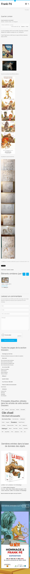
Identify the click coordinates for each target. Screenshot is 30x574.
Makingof (4, 428)
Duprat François (21, 422)
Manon (10, 428)
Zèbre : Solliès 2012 (6, 284)
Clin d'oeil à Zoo (15, 419)
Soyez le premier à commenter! (7, 20)
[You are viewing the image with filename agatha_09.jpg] (8, 253)
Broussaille (23, 409)
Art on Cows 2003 (5, 367)
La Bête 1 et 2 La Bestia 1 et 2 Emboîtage (11, 485)
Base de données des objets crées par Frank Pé (11, 493)
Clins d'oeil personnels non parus (7, 364)
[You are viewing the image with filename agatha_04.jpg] (8, 197)
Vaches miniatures (4, 372)
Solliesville (26, 428)
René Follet (15, 428)
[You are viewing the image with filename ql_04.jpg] (8, 115)
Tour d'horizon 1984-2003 (7, 381)
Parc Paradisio (3, 395)
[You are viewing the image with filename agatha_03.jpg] (8, 186)
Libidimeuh (25, 425)
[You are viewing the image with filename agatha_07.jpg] (8, 231)
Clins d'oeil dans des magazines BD (7, 363)
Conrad (3, 422)
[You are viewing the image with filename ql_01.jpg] (8, 82)
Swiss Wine (7, 431)
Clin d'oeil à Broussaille (11, 416)
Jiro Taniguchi (15, 21)
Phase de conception (5, 369)
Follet (16, 425)
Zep (24, 431)
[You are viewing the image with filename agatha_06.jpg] (8, 220)
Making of (6, 287)
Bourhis (17, 409)
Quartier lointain (5, 378)
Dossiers (2, 21)
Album (10, 489)
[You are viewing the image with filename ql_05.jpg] (8, 126)
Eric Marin (3, 425)
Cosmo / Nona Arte (5, 490)
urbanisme (17, 431)
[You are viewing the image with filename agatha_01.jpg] (8, 164)
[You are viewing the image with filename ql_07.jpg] (8, 148)
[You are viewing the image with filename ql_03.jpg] (8, 104)
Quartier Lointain (8, 21)
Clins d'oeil (4, 358)
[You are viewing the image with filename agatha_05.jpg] (8, 208)
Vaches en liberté (4, 373)
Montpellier (3, 394)
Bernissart (3, 392)
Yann (21, 431)
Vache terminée (4, 370)
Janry (20, 425)
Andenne (6, 409)
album (7, 489)
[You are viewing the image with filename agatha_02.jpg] (8, 175)
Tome (12, 431)
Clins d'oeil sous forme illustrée (6, 361)
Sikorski (20, 428)
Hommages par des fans (7, 353)
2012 (2, 409)
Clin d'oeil (7, 413)
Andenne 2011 (3, 391)
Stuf (2, 431)
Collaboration (22, 419)
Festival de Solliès (10, 425)
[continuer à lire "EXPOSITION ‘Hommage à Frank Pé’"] (15, 540)
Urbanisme (4, 389)
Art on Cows (12, 409)
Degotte (7, 422)
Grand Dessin (3, 386)
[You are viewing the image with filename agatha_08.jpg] (8, 242)
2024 (25, 489)
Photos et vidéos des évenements (9, 384)
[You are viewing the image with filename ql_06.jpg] (8, 137)
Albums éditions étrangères (9, 487)
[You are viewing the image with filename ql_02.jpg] (8, 93)
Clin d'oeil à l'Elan (6, 419)
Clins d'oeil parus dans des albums (7, 360)
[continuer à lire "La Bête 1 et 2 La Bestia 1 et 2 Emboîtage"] (14, 467)
